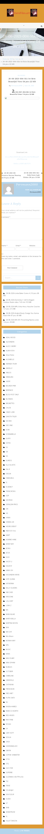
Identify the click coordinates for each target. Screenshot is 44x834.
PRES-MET (9, 693)
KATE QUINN (10, 579)
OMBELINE (10, 676)
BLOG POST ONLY (12, 395)
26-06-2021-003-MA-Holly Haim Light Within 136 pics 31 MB (31, 175)
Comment (6, 217)
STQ (7, 764)
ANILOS (8, 373)
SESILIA (8, 737)
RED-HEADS (10, 715)
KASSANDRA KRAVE (13, 575)
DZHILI (8, 443)
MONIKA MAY (10, 641)
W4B (7, 808)
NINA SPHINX (10, 663)
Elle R (8, 469)
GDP (7, 496)
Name (4, 246)
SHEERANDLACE (11, 746)
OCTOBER (9, 671)
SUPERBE (9, 772)
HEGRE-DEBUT (11, 526)
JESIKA (8, 548)
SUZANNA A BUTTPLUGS (14, 777)
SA (7, 728)
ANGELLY (9, 368)
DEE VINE (9, 425)
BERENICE (9, 390)
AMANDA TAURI (11, 364)
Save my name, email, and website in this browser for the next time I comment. (21, 257)
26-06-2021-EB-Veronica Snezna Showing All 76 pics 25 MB (11, 175)
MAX (7, 627)
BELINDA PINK (11, 386)
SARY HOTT (10, 733)
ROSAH (8, 724)
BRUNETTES (10, 403)
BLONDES (21, 75)
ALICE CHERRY (11, 346)
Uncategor (10, 790)
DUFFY (8, 438)
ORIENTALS (10, 680)
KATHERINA (10, 583)
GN (7, 509)
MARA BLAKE (10, 614)
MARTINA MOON (12, 623)
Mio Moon (9, 636)
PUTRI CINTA (10, 698)
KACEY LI (9, 562)
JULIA (8, 557)
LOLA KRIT (9, 601)
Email (18, 246)
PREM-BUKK (10, 689)
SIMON (8, 750)
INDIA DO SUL (11, 531)
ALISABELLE (10, 359)
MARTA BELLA (11, 619)
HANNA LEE (10, 522)
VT (7, 803)
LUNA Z (8, 605)
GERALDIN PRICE (12, 504)
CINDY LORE (10, 412)
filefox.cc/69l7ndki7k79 (22, 164)
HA (7, 513)
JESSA (8, 553)
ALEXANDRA (10, 342)
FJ (6, 482)
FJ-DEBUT (9, 487)
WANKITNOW (10, 812)
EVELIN (8, 474)
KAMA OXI (9, 570)
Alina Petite (10, 355)
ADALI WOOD (10, 337)
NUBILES (9, 667)
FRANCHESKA (10, 491)
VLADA (8, 799)
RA (7, 702)
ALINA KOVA (10, 351)
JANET (8, 535)
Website (32, 246)
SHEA (8, 742)
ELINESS (9, 460)
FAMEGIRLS (10, 478)
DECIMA (9, 421)
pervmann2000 (16, 86)
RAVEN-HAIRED (11, 707)
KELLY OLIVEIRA (11, 588)
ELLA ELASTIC (10, 465)
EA (7, 447)
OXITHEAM (9, 685)
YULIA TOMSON (11, 821)
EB (7, 452)
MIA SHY (9, 632)
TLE (7, 781)
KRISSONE (9, 597)
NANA (8, 654)
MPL (7, 645)
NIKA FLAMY (10, 658)
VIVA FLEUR (10, 794)
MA (7, 610)
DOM (8, 430)
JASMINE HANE (11, 540)
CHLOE (8, 408)
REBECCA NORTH (12, 711)
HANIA (8, 518)
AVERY (8, 381)
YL (6, 816)
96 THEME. (25, 831)
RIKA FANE (9, 720)
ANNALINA (9, 377)
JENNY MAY (10, 544)
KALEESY (9, 566)
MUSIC (8, 649)
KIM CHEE (9, 592)
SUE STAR (9, 768)
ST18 (7, 759)
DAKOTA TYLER (11, 416)
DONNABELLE (11, 434)
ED (7, 456)
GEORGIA (9, 500)
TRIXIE (8, 786)
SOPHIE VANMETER (13, 755)
